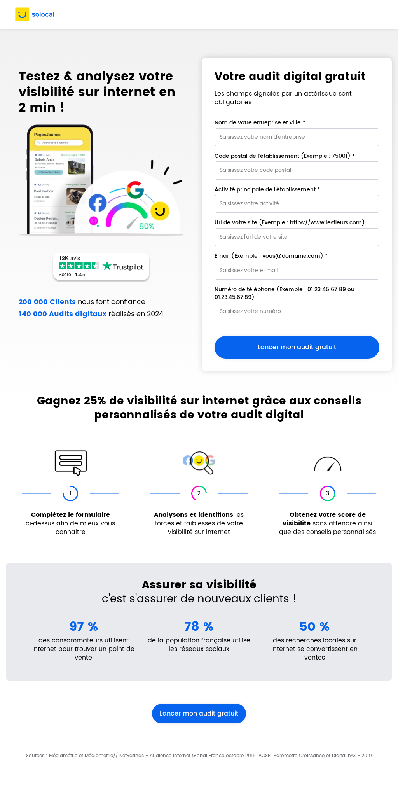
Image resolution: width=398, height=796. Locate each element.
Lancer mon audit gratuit (199, 714)
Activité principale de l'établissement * (267, 190)
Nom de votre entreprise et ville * (260, 123)
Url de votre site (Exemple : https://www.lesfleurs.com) (290, 223)
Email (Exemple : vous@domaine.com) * (271, 256)
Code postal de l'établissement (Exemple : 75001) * (285, 156)
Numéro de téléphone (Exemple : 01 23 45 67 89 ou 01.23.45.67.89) (284, 293)
